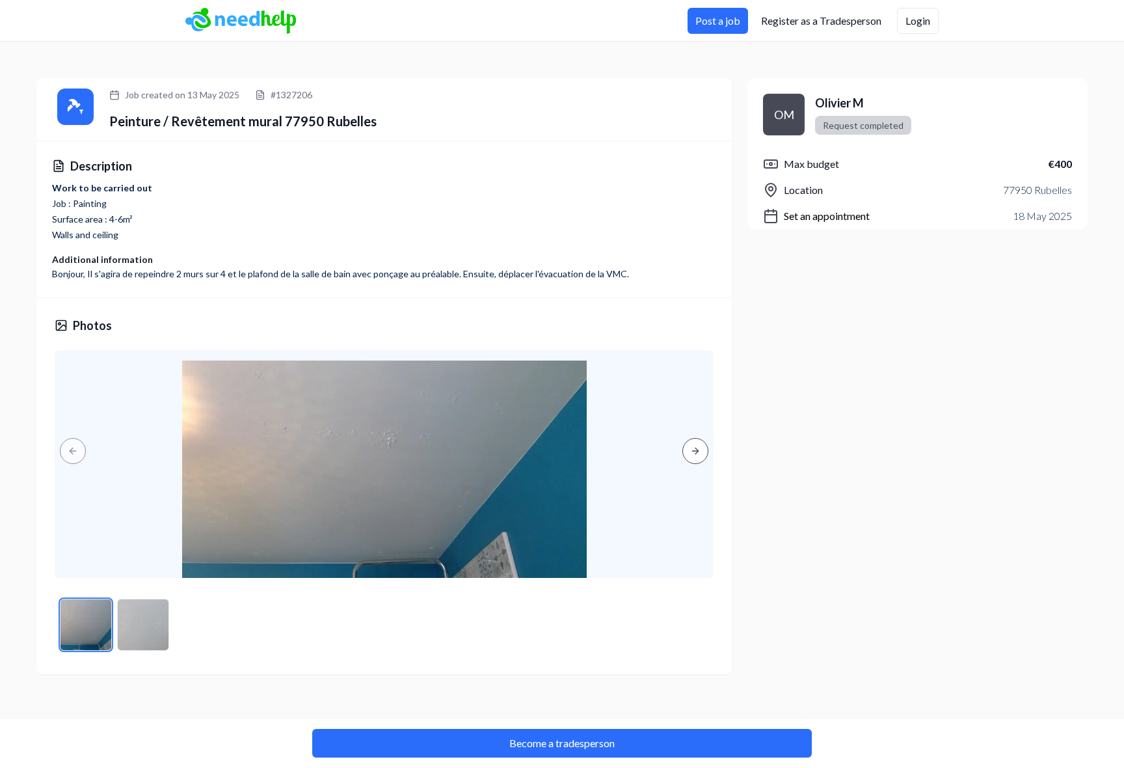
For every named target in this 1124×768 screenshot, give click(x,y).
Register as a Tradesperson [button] (821, 20)
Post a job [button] (717, 20)
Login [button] (917, 20)
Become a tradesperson (562, 743)
